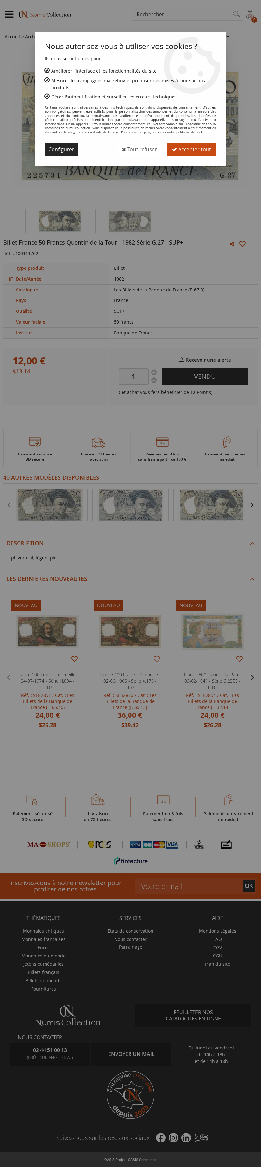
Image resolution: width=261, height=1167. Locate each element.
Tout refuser (141, 149)
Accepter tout (194, 149)
